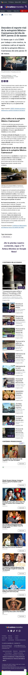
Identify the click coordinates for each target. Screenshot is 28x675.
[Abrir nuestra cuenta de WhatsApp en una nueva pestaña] (20, 631)
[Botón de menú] (1, 7)
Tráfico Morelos (6, 236)
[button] (25, 670)
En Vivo (25, 11)
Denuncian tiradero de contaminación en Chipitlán (20, 320)
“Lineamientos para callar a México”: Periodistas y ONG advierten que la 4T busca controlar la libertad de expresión (12, 295)
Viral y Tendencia (18, 11)
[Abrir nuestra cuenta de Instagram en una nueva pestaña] (11, 631)
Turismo (9, 11)
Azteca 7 (24, 2)
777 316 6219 (17, 646)
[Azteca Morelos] (14, 7)
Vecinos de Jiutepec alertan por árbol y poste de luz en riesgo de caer (20, 421)
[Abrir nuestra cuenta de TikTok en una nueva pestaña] (14, 631)
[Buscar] (26, 6)
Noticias (3, 11)
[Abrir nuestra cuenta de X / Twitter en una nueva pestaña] (8, 631)
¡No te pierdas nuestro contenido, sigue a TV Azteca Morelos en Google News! (14, 247)
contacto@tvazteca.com (19, 645)
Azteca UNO (18, 2)
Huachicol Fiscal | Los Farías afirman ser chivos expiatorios (19, 308)
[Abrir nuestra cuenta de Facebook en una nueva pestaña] (17, 631)
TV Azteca (11, 2)
